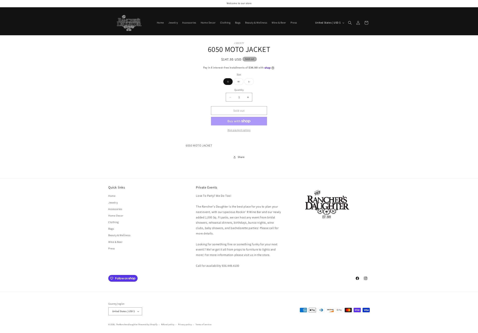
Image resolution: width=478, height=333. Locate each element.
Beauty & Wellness (119, 235)
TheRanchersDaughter (127, 324)
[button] (350, 23)
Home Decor (115, 215)
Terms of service (203, 324)
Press (111, 248)
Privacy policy (185, 324)
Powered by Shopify (148, 324)
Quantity (239, 89)
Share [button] (241, 157)
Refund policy (167, 324)
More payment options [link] (239, 130)
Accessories (115, 209)
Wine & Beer (115, 242)
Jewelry (113, 202)
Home (111, 195)
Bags (111, 228)
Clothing (113, 222)
